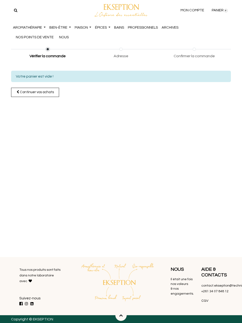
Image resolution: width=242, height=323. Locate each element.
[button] (121, 315)
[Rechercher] (15, 10)
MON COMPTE (192, 10)
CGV (205, 300)
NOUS (64, 37)
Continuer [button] (36, 92)
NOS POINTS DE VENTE (35, 37)
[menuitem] (119, 27)
